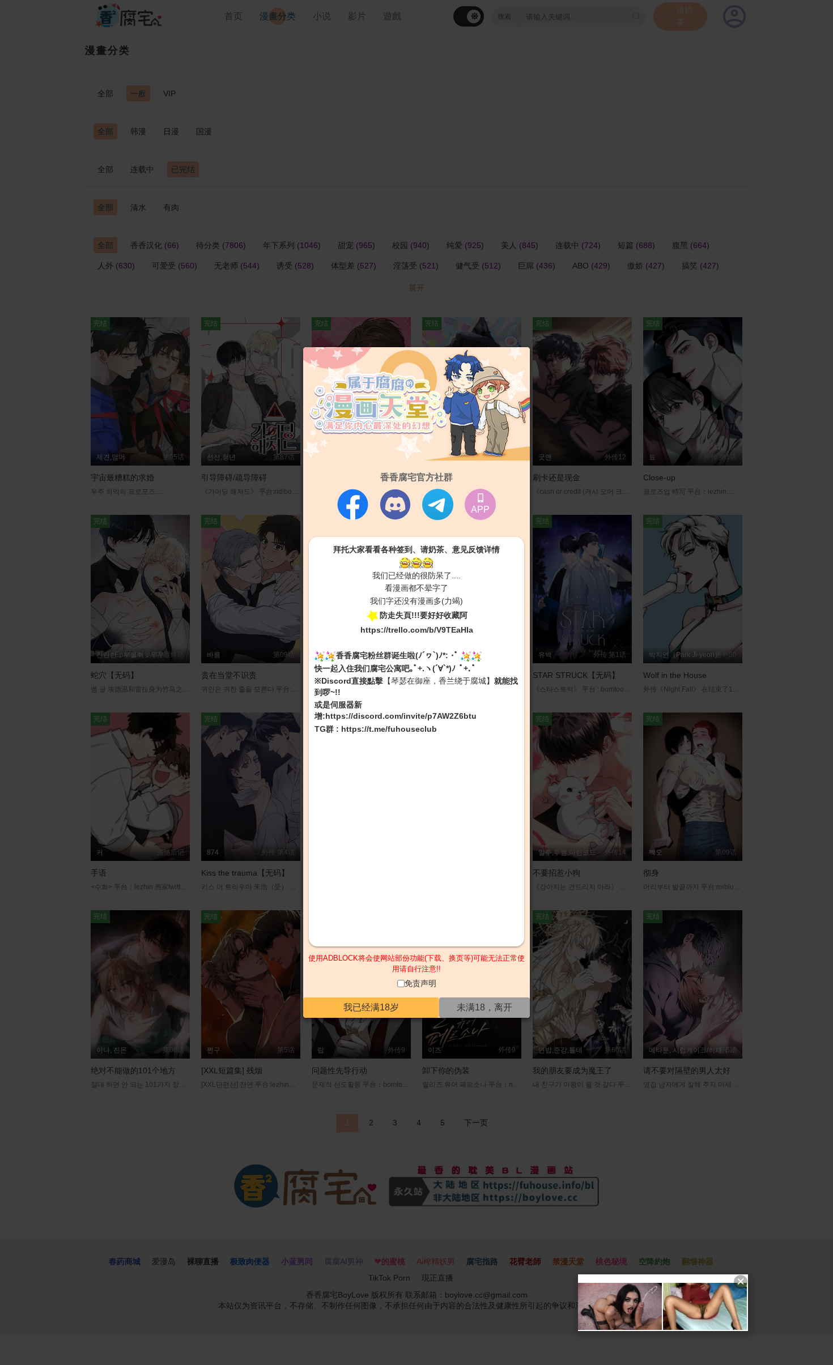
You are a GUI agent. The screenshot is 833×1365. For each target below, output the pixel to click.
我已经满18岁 (371, 1007)
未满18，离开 (484, 1007)
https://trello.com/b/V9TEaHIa (416, 629)
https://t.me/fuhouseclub (389, 728)
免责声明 (420, 983)
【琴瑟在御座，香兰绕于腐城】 (438, 680)
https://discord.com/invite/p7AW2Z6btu (401, 715)
